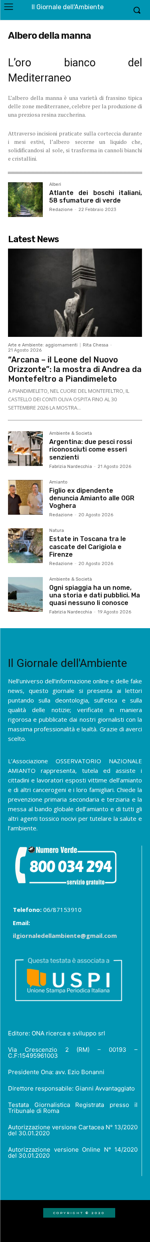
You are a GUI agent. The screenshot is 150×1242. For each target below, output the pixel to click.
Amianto (58, 482)
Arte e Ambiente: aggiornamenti (43, 345)
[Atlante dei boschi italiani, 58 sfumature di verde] (25, 199)
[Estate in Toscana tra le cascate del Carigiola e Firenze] (25, 545)
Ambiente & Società (70, 433)
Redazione (61, 209)
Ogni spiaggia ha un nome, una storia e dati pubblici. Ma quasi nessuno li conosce (94, 595)
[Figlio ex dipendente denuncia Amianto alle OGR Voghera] (25, 497)
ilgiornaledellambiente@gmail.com (65, 935)
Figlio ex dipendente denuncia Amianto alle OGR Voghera (91, 498)
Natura (56, 530)
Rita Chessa (95, 345)
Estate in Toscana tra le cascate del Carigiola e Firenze (87, 546)
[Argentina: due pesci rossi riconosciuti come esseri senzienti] (25, 448)
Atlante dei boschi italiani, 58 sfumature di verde (95, 196)
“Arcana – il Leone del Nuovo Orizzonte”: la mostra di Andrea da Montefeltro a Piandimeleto (75, 369)
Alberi (55, 184)
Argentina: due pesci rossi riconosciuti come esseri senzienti (90, 449)
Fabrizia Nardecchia (70, 466)
